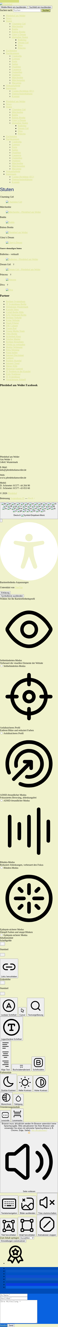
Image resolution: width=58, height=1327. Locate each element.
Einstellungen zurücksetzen (13, 1241)
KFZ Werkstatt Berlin (16, 315)
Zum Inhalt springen (9, 1)
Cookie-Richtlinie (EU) (23, 91)
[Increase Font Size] (2, 944)
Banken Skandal (13, 360)
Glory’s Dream (19, 34)
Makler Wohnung (14, 347)
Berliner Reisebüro (15, 342)
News (8, 18)
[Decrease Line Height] (2, 993)
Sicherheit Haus (13, 336)
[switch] (12, 666)
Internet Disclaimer (15, 355)
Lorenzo (16, 58)
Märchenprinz (18, 80)
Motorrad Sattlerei (14, 368)
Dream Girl (23, 42)
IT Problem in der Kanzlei (18, 371)
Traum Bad (11, 328)
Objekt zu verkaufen (15, 344)
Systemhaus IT (17, 498)
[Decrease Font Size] (2, 954)
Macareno (16, 83)
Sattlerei (10, 358)
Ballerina (22, 40)
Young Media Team (15, 331)
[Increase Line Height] (2, 983)
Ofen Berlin (11, 333)
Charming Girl (19, 23)
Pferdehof (12, 493)
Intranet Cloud (12, 363)
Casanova (16, 69)
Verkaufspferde (13, 85)
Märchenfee (17, 26)
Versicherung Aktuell (16, 379)
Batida (15, 29)
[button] (1, 520)
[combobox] (29, 510)
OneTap (19, 587)
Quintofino (17, 72)
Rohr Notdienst (13, 374)
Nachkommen (12, 53)
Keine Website (13, 320)
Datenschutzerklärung (22, 93)
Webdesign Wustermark (17, 307)
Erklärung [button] (5, 593)
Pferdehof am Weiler (15, 15)
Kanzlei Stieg (12, 309)
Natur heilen (12, 352)
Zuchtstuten (11, 50)
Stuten (9, 21)
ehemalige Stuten (20, 37)
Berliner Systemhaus (15, 301)
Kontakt (15, 96)
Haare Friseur (12, 323)
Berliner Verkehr (14, 317)
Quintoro (16, 75)
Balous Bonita (18, 31)
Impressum (11, 88)
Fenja (14, 61)
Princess (22, 48)
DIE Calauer (12, 325)
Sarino (15, 64)
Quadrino (16, 66)
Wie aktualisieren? (39, 1130)
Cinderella (17, 56)
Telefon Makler (13, 339)
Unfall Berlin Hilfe (15, 312)
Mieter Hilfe (11, 366)
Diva (20, 45)
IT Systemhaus (13, 377)
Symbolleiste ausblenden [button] (12, 596)
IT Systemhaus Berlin (16, 304)
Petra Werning (12, 350)
